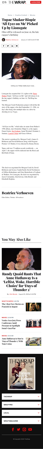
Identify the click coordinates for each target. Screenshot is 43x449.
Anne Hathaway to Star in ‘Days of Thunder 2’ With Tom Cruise (12, 341)
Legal (6, 413)
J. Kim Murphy (13, 294)
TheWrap (8, 397)
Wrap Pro (8, 405)
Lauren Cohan (13, 133)
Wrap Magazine (11, 421)
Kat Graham (16, 131)
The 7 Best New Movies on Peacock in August (13, 305)
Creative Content (21, 15)
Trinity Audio (22, 86)
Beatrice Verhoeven (12, 40)
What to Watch (7, 301)
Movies (32, 15)
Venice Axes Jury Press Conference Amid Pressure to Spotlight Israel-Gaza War (11, 324)
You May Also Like (16, 239)
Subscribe (35, 2)
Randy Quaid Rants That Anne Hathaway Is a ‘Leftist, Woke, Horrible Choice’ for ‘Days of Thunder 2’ (21, 282)
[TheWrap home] (17, 2)
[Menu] (4, 2)
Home (10, 15)
